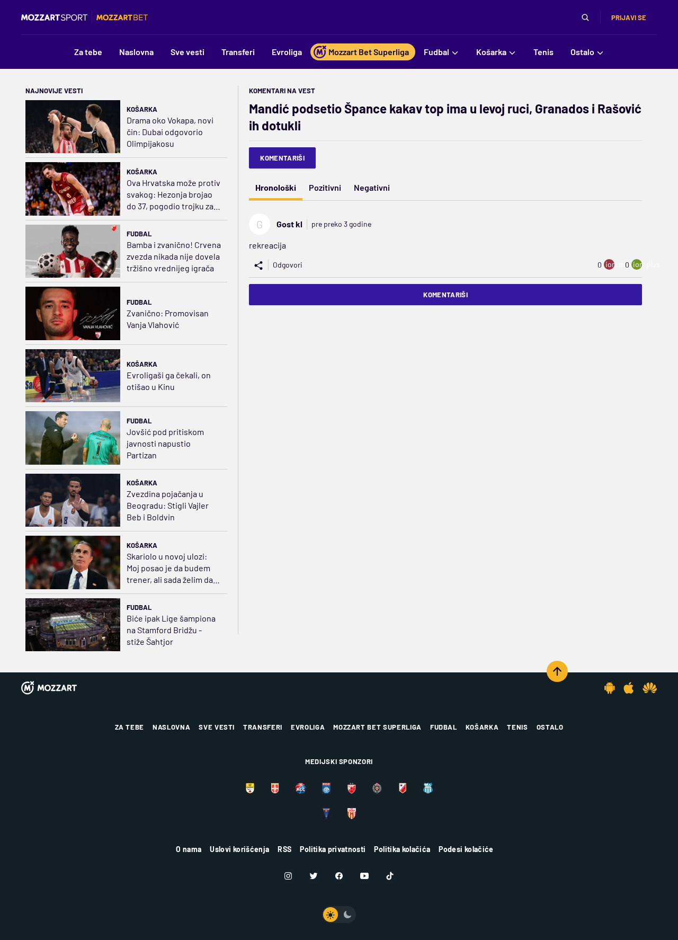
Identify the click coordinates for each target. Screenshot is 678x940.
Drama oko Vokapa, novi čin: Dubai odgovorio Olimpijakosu (170, 131)
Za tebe (130, 727)
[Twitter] (313, 875)
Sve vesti (217, 727)
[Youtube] (364, 875)
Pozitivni (325, 187)
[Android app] (609, 687)
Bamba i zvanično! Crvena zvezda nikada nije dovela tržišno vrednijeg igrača (174, 256)
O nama (188, 849)
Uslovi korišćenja (239, 849)
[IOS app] (628, 688)
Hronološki (275, 187)
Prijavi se (628, 17)
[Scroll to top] (557, 671)
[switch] (339, 914)
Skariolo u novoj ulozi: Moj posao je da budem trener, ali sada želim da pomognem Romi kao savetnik (170, 568)
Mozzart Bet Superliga (377, 727)
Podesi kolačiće (466, 849)
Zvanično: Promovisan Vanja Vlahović (168, 319)
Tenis (517, 727)
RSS (284, 849)
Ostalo (550, 727)
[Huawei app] (650, 687)
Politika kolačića (402, 849)
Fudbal (139, 233)
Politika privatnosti (332, 849)
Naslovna (171, 727)
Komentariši (282, 158)
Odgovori (287, 264)
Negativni (372, 187)
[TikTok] (389, 875)
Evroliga (308, 727)
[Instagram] (288, 875)
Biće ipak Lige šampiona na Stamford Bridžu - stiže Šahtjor (171, 629)
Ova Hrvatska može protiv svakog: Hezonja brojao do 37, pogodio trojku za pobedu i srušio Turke (173, 195)
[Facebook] (339, 875)
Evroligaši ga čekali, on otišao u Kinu (169, 381)
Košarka (142, 109)
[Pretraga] (585, 17)
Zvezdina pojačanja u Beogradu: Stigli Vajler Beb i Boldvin (168, 505)
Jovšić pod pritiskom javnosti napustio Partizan (165, 443)
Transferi (262, 727)
